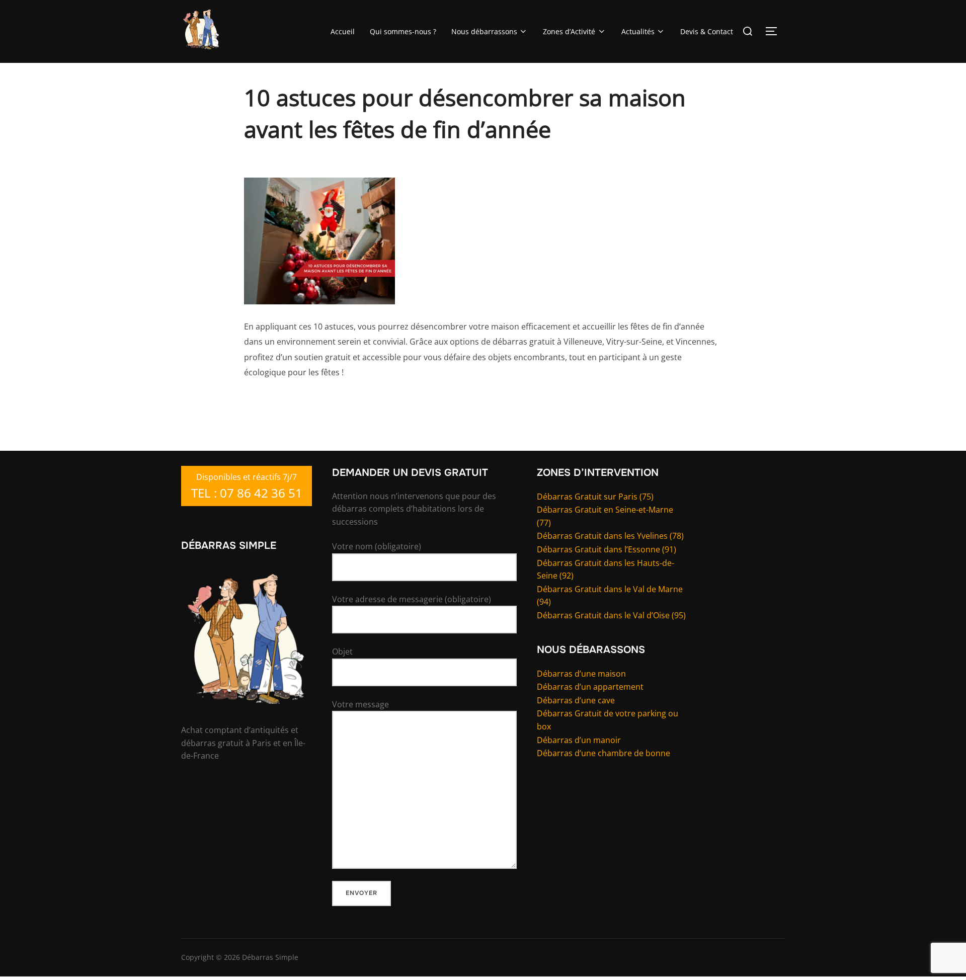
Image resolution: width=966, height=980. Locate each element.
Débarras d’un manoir (579, 740)
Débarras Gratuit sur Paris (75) (595, 496)
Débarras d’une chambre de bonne (603, 753)
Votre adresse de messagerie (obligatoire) (411, 599)
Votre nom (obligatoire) (376, 546)
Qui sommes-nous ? (403, 31)
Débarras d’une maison (581, 673)
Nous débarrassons (484, 31)
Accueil (343, 31)
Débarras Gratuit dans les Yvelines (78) (610, 535)
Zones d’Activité (569, 31)
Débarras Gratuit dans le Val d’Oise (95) (611, 615)
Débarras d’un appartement (590, 686)
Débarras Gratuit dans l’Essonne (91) (606, 549)
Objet (342, 651)
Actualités (638, 31)
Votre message (360, 704)
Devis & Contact (706, 31)
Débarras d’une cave (576, 700)
